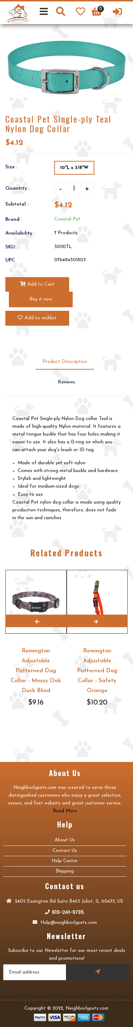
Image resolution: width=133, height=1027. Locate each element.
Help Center (65, 861)
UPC (10, 260)
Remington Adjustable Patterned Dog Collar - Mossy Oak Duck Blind (36, 671)
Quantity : (17, 188)
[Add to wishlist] (60, 570)
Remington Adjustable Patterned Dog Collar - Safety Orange (97, 671)
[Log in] (117, 13)
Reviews (66, 382)
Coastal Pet (67, 219)
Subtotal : (16, 204)
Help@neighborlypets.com (68, 922)
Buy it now (40, 299)
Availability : (20, 233)
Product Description (65, 361)
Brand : (13, 219)
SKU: (10, 247)
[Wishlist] (80, 13)
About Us (65, 840)
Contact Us (64, 850)
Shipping (65, 871)
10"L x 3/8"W (74, 167)
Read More (65, 811)
